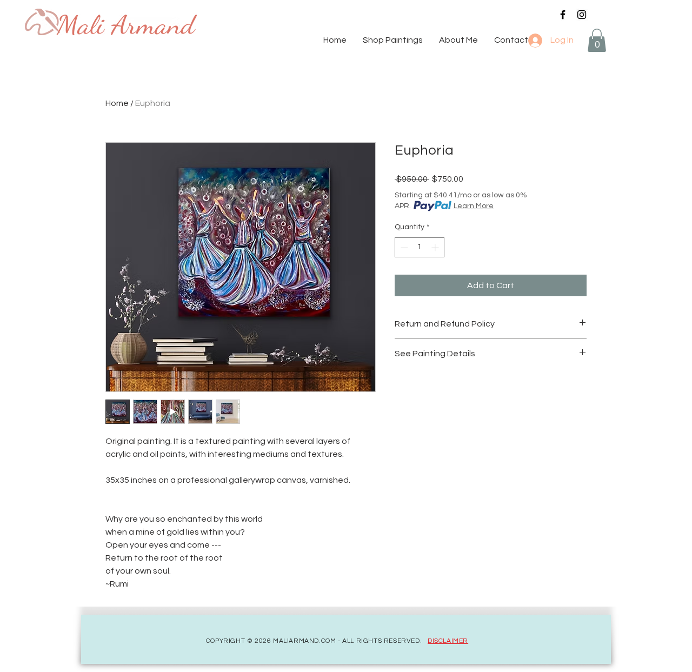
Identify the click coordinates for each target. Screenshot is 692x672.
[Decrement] (403, 247)
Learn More (474, 206)
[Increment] (436, 247)
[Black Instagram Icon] (582, 15)
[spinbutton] (419, 247)
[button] (393, 40)
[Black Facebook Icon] (563, 15)
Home (117, 103)
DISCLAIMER (448, 640)
